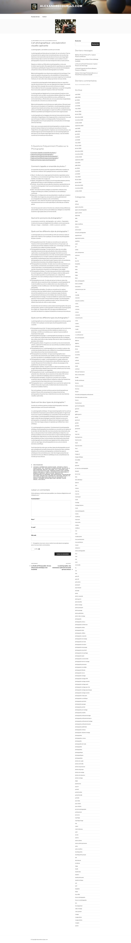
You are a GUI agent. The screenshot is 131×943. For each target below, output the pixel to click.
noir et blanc (50, 473)
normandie (77, 565)
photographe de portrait (81, 650)
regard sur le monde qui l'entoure (51, 475)
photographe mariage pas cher (82, 687)
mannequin (78, 496)
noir (76, 559)
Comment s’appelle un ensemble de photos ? (43, 152)
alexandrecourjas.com (61, 6)
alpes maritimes (79, 224)
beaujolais (77, 263)
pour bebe (77, 800)
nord (76, 562)
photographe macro (80, 673)
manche (77, 494)
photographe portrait (80, 707)
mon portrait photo (79, 539)
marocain (77, 519)
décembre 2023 (79, 185)
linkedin (77, 471)
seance (77, 837)
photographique (56, 474)
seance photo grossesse (81, 843)
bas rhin (77, 261)
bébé (76, 272)
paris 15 (77, 576)
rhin (76, 823)
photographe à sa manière (41, 474)
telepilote (77, 888)
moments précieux (39, 473)
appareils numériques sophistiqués (44, 467)
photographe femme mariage (82, 661)
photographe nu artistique (81, 698)
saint (76, 832)
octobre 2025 (78, 122)
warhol (76, 925)
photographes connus (80, 738)
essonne (77, 363)
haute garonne (78, 437)
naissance (77, 548)
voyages (77, 922)
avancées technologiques (53, 468)
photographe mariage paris (81, 684)
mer (76, 530)
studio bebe (78, 871)
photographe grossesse (80, 664)
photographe (78, 619)
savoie (76, 834)
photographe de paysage (81, 647)
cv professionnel (79, 334)
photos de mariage (79, 772)
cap (76, 292)
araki (76, 244)
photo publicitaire (79, 613)
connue (77, 306)
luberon (77, 482)
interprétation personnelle (59, 472)
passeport (77, 584)
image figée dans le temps (41, 472)
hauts (76, 442)
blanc (76, 278)
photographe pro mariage (81, 709)
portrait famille (78, 795)
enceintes (77, 354)
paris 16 (77, 579)
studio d (77, 874)
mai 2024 (77, 171)
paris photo (78, 582)
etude (76, 366)
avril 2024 (77, 174)
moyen (76, 545)
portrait (77, 789)
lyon (76, 485)
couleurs (77, 326)
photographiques (79, 755)
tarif (76, 886)
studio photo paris (79, 877)
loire (76, 477)
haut (76, 431)
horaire (77, 451)
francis (76, 400)
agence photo (78, 212)
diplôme (77, 343)
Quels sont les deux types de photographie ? (43, 160)
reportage (77, 817)
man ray (77, 491)
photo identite (78, 601)
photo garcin (78, 599)
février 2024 (78, 179)
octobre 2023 (78, 191)
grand (76, 417)
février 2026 (78, 111)
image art (77, 454)
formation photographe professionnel (84, 394)
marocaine (77, 522)
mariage (77, 502)
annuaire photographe (80, 232)
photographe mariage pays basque (83, 690)
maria (76, 499)
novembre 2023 (79, 188)
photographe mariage (80, 675)
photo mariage (78, 604)
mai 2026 (77, 103)
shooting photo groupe (80, 854)
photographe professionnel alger (83, 715)
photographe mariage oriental (82, 681)
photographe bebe (79, 630)
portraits (77, 797)
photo (76, 593)
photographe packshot (80, 701)
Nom (33, 519)
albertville (77, 215)
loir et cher (77, 474)
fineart (76, 391)
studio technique (79, 880)
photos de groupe (79, 769)
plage (76, 780)
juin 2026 (77, 100)
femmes (77, 388)
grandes (77, 425)
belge (76, 275)
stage (76, 866)
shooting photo (78, 852)
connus (77, 312)
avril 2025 (77, 139)
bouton (45, 469)
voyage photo (78, 917)
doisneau (77, 346)
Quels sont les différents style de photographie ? (44, 156)
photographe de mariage (81, 638)
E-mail (33, 527)
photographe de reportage (81, 653)
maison (77, 488)
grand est (77, 420)
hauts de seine (78, 445)
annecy (77, 227)
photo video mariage (80, 616)
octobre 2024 (78, 156)
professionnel (78, 812)
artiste (76, 249)
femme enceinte (79, 386)
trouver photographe (80, 897)
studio (76, 869)
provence (77, 815)
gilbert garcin (78, 414)
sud (76, 883)
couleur (77, 323)
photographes (78, 735)
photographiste (78, 758)
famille (76, 377)
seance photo (78, 840)
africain (77, 204)
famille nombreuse (79, 380)
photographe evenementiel (81, 658)
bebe (76, 266)
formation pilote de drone (81, 397)
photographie (78, 741)
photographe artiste (80, 627)
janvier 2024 (78, 182)
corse (76, 320)
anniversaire (78, 229)
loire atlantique (78, 479)
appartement (78, 235)
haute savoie (78, 440)
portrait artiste (78, 792)
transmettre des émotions (47, 478)
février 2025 (78, 145)
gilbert (76, 411)
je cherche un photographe (81, 468)
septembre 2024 (79, 159)
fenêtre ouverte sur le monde (59, 470)
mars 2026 (78, 108)
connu (76, 303)
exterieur (77, 369)
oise (76, 573)
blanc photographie (79, 280)
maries (76, 513)
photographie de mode (80, 744)
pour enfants (78, 806)
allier (76, 218)
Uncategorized (38, 464)
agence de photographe (81, 209)
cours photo (78, 332)
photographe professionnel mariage (83, 721)
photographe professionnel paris (83, 724)
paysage (77, 590)
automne (77, 255)
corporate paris (78, 317)
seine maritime (78, 849)
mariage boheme (79, 505)
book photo (78, 286)
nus (76, 570)
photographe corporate (80, 636)
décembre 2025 (79, 117)
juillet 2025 (78, 131)
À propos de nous (35, 16)
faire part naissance (80, 371)
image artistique (79, 457)
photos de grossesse (80, 766)
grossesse (77, 428)
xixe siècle (41, 479)
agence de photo (79, 207)
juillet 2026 (78, 97)
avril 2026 (77, 105)
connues (77, 309)
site (76, 857)
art (43, 468)
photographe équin (79, 655)
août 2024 (77, 162)
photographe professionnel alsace (83, 718)
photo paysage (78, 610)
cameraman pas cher (80, 289)
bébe (76, 269)
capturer (51, 469)
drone (76, 349)
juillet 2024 (78, 165)
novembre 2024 (79, 154)
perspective (59, 473)
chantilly (77, 295)
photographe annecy (80, 621)
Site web (33, 535)
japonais (77, 465)
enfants (77, 360)
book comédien (79, 283)
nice (76, 553)
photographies (78, 749)
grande (77, 423)
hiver (76, 448)
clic (56, 469)
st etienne (77, 863)
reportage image (79, 820)
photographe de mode (80, 641)
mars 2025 (78, 142)
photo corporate (79, 596)
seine (76, 846)
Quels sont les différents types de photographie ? (45, 158)
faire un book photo (79, 374)
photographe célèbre (80, 633)
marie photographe (79, 511)
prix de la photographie (80, 809)
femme (77, 383)
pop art (77, 786)
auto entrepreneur (79, 252)
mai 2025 (77, 137)
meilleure (77, 528)
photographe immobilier (81, 667)
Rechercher (78, 40)
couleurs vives (63, 469)
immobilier (77, 459)
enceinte (77, 352)
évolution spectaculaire (41, 470)
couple (76, 329)
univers (58, 478)
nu (75, 567)
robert (76, 826)
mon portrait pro (79, 542)
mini (76, 533)
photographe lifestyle (80, 670)
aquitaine (77, 241)
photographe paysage (80, 704)
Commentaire (35, 498)
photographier (78, 746)
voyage (77, 914)
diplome (77, 340)
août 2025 (77, 128)
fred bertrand (78, 403)
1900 (76, 201)
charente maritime (79, 300)
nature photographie (80, 550)
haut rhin (77, 434)
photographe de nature (80, 644)
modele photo (78, 536)
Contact (44, 16)
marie (76, 508)
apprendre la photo (79, 238)
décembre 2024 (79, 151)
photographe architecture (81, 624)
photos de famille (79, 763)
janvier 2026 (78, 114)
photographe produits (80, 712)
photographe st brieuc (80, 729)
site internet (78, 860)
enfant (76, 357)
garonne (77, 408)
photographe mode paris (81, 695)
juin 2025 (77, 134)
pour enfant (78, 803)
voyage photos (78, 920)
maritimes (77, 516)
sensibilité (66, 475)
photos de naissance (80, 775)
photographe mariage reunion (82, 692)
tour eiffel (77, 894)
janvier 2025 (78, 148)
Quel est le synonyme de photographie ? (42, 154)
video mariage (78, 908)
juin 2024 (77, 168)
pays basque (78, 587)
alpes (76, 221)
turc (76, 903)
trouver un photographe (81, 900)
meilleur (77, 525)
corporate (77, 315)
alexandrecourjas (51, 40)
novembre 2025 (79, 120)
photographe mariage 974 (81, 678)
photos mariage (79, 778)
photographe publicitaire (81, 726)
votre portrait (78, 911)
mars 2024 (78, 176)
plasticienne (78, 783)
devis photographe (79, 337)
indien (76, 462)
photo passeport (79, 607)
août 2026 (77, 94)
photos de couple (79, 761)
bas (76, 258)
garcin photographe (80, 405)
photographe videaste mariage (82, 732)
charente (77, 298)
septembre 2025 (79, 125)
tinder (76, 891)
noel (76, 556)
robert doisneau (79, 829)
